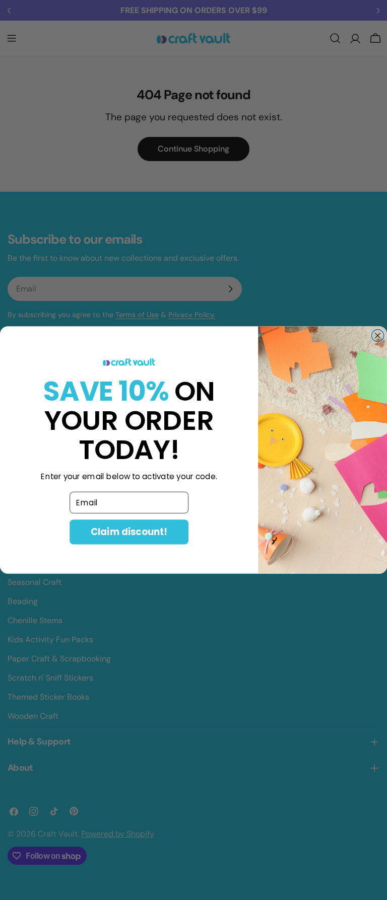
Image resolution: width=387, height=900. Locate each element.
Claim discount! (129, 532)
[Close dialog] (377, 335)
